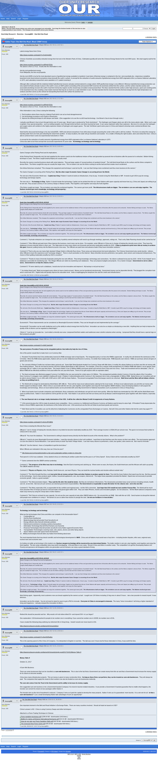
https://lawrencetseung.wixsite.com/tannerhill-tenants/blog (39, 626)
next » (155, 37)
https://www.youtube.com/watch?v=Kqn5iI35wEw (36, 637)
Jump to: (138, 740)
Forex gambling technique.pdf (31, 717)
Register (25, 19)
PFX (52, 751)
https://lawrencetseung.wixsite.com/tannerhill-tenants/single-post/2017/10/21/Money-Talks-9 (50, 652)
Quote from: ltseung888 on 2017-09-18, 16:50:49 (34, 202)
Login (19, 19)
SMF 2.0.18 (71, 754)
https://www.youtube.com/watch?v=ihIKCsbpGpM (36, 345)
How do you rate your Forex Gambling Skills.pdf (37, 721)
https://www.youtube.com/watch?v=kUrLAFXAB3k (36, 422)
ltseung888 (29, 34)
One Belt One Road (41, 34)
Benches (20, 34)
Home (3, 19)
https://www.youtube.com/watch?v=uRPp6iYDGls (36, 65)
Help (8, 19)
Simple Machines (86, 754)
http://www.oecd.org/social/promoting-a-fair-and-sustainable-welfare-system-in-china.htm (51, 453)
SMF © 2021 (78, 754)
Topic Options (146, 41)
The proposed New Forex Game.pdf (33, 724)
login (83, 22)
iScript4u (68, 751)
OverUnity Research (8, 34)
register (90, 22)
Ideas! (56, 751)
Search (13, 19)
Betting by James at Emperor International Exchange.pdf (40, 719)
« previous (148, 37)
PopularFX (41, 751)
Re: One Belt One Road (31, 45)
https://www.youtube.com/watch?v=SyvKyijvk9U (36, 55)
